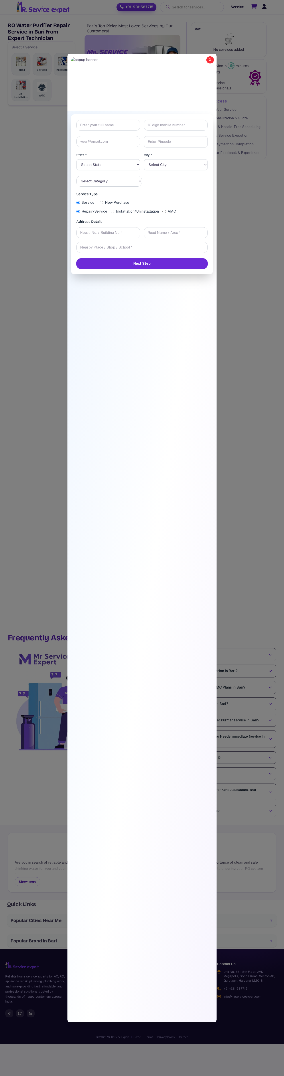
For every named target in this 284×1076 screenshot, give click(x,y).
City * (148, 155)
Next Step (142, 263)
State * (81, 155)
